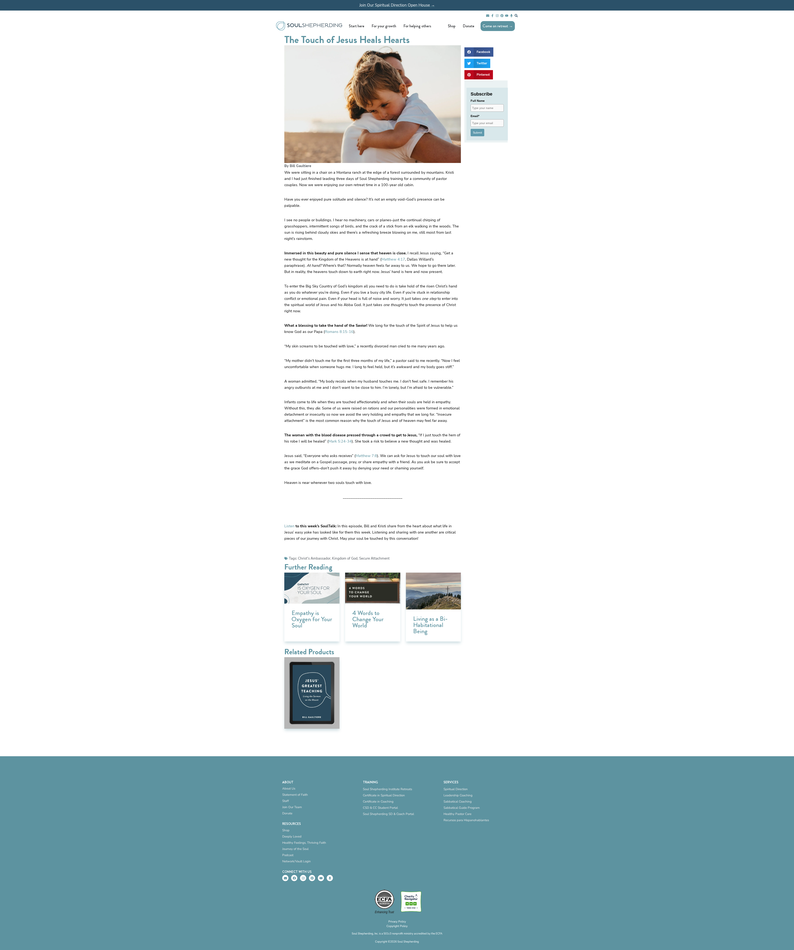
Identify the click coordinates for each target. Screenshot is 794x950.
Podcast (287, 855)
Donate (287, 813)
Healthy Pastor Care (457, 814)
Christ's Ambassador (314, 558)
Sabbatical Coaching (458, 801)
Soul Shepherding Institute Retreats (387, 789)
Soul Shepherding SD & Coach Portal (388, 814)
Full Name (478, 100)
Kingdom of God (345, 558)
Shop (285, 830)
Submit (477, 132)
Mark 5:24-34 (340, 441)
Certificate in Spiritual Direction (384, 795)
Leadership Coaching (458, 795)
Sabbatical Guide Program (462, 808)
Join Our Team (292, 807)
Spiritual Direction (456, 789)
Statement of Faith (295, 795)
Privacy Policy (397, 922)
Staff (285, 801)
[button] (478, 52)
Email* (475, 116)
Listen (289, 526)
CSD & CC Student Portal (380, 808)
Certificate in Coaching (378, 801)
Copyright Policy (397, 926)
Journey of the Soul (295, 849)
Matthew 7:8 (366, 455)
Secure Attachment (374, 558)
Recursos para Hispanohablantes (466, 820)
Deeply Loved (291, 836)
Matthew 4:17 (393, 259)
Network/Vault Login (296, 861)
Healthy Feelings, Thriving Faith (304, 843)
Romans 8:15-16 (339, 331)
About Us (288, 788)
